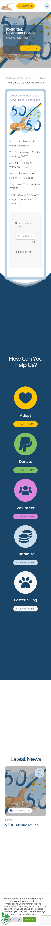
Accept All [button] (29, 919)
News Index (31, 48)
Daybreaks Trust (22, 95)
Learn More (26, 424)
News (21, 99)
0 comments (33, 99)
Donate (27, 6)
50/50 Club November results (20, 31)
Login (18, 226)
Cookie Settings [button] (12, 919)
